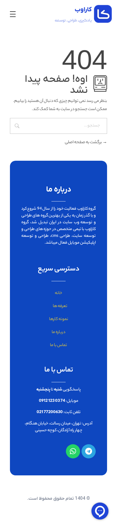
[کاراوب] (80, 13)
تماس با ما (58, 345)
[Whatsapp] (73, 451)
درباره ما (58, 332)
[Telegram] (89, 451)
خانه (58, 293)
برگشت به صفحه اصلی (84, 142)
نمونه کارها (58, 319)
